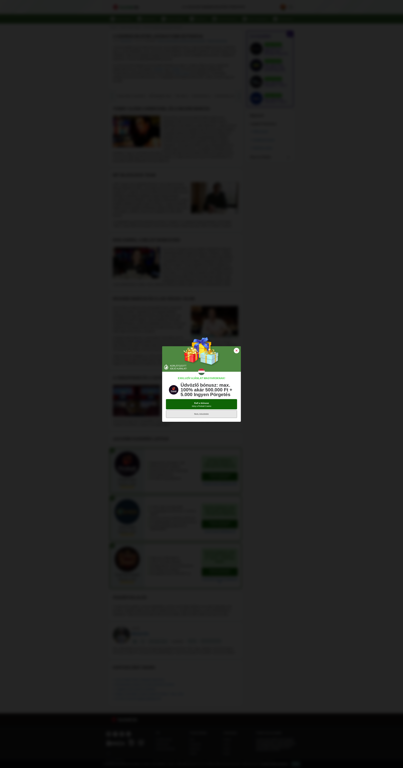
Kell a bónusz (201, 404)
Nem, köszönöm (201, 414)
